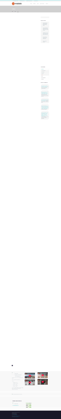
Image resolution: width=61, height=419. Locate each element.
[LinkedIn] (46, 412)
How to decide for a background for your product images (45, 38)
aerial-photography (43, 70)
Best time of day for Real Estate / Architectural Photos (44, 88)
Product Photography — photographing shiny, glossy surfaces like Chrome (45, 24)
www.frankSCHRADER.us (14, 414)
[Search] (49, 3)
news (42, 76)
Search (48, 17)
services (34, 3)
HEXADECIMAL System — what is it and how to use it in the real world (44, 95)
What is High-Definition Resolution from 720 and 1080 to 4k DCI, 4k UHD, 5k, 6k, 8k (45, 29)
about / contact (42, 3)
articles (47, 3)
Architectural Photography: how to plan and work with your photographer (44, 118)
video (38, 3)
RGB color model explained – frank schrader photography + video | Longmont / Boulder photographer (44, 93)
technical (43, 73)
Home (31, 3)
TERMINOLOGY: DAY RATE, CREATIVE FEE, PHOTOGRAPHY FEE (45, 34)
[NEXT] (15, 365)
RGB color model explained (44, 41)
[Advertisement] (45, 54)
